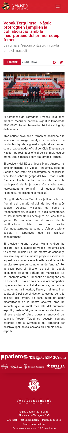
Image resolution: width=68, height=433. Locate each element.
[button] (58, 6)
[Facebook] (54, 62)
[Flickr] (48, 401)
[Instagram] (27, 401)
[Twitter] (61, 62)
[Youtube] (41, 401)
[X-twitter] (20, 401)
